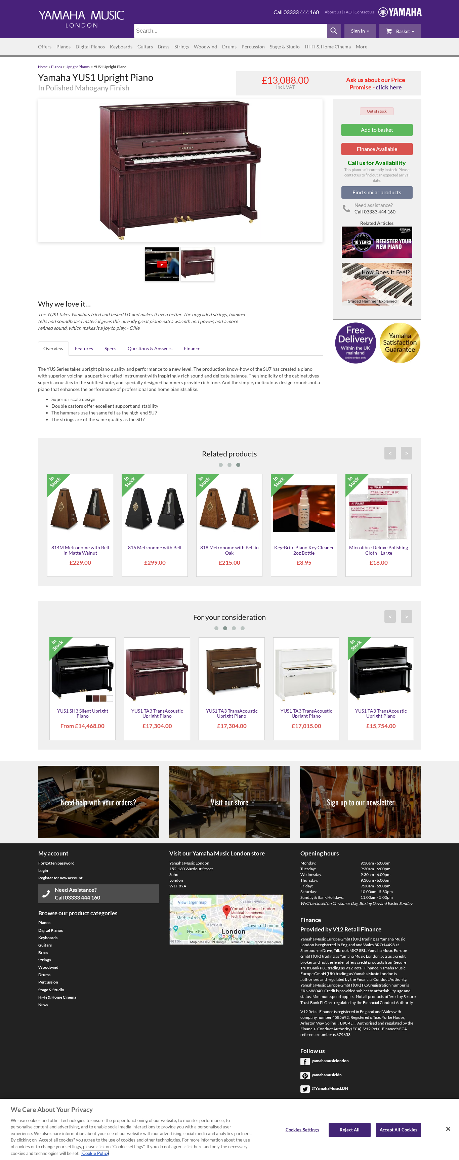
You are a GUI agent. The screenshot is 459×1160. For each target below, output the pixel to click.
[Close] (448, 1128)
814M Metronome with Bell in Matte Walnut (80, 550)
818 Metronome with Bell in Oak (229, 550)
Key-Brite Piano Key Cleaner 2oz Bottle (304, 550)
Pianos (63, 46)
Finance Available (377, 149)
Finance (192, 348)
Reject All (350, 1129)
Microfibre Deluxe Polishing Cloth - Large (378, 550)
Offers (44, 46)
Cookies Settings (302, 1129)
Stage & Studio (285, 46)
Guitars (145, 46)
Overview (53, 348)
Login (43, 870)
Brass (163, 46)
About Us (333, 11)
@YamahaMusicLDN (330, 1088)
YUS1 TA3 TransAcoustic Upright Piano (155, 713)
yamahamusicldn (327, 1074)
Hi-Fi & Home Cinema (328, 46)
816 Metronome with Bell (154, 547)
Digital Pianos (90, 46)
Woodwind (205, 46)
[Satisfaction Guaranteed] (399, 342)
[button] (360, 31)
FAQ (348, 11)
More (361, 46)
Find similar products (376, 192)
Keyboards (121, 46)
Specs (110, 348)
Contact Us (364, 11)
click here (389, 87)
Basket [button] (403, 31)
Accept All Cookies (398, 1129)
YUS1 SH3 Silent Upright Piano (80, 713)
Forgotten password (56, 863)
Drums (229, 46)
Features (84, 348)
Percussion (253, 46)
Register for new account (60, 877)
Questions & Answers (150, 348)
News (43, 1004)
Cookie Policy (95, 1153)
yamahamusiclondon (330, 1060)
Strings (181, 46)
